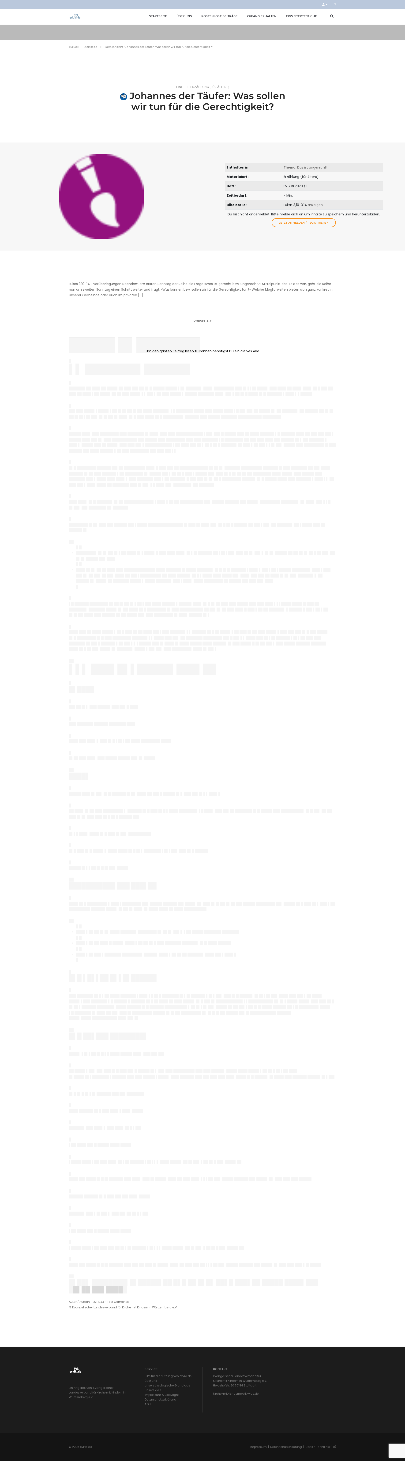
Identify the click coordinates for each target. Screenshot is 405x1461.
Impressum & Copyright (162, 1395)
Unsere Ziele (153, 1390)
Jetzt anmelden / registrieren (304, 222)
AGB (148, 1404)
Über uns (184, 16)
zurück (74, 47)
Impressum (258, 1447)
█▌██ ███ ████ (98, 1289)
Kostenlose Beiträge (219, 16)
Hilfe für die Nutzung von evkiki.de (168, 1376)
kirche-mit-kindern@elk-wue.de (236, 1394)
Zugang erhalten (262, 16)
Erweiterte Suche (301, 16)
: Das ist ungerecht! (305, 167)
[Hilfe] (335, 4)
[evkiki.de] (75, 16)
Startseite (158, 16)
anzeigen (315, 205)
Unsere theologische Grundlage (167, 1385)
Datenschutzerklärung (160, 1399)
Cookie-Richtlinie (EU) (320, 1447)
